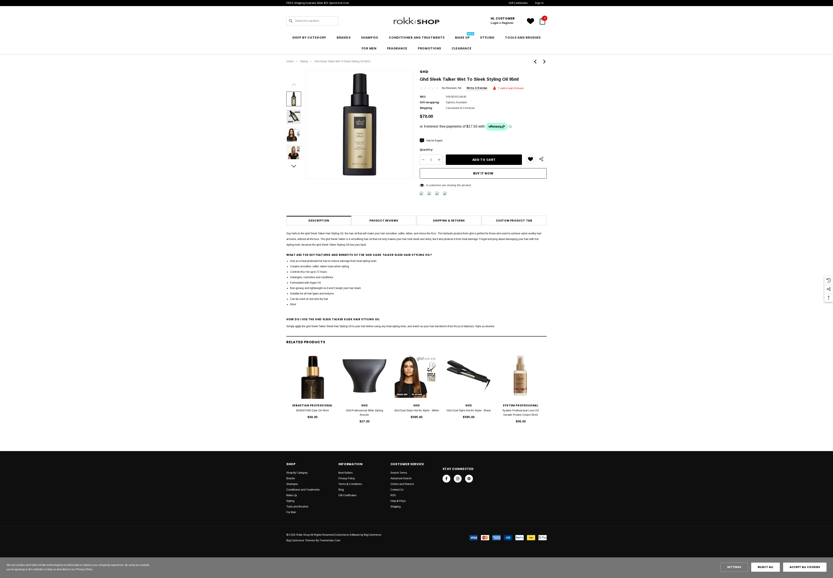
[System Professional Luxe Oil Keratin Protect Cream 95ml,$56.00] (520, 376)
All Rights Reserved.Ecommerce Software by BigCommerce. (346, 534)
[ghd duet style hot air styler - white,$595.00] (416, 376)
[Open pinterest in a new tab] (469, 479)
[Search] (290, 20)
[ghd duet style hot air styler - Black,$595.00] (468, 376)
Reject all (765, 567)
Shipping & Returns (449, 220)
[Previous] (536, 61)
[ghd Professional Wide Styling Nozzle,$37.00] (364, 376)
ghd (424, 71)
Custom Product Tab (514, 220)
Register (507, 23)
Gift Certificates (518, 3)
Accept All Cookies (805, 567)
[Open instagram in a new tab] (458, 479)
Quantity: (426, 149)
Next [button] (293, 166)
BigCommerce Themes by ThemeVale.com (313, 540)
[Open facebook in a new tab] (446, 479)
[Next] (543, 61)
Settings (734, 567)
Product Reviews (383, 220)
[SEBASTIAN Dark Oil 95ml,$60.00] (312, 376)
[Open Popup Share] (541, 159)
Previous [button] (293, 84)
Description (318, 220)
